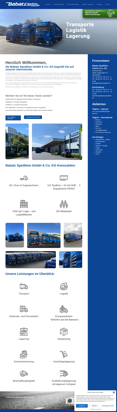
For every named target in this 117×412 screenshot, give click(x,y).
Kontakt (107, 4)
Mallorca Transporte (87, 4)
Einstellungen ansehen (108, 405)
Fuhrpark (47, 4)
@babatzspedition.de (103, 83)
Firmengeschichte (59, 4)
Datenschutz (93, 409)
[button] (114, 392)
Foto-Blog (99, 4)
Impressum (98, 409)
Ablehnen (94, 405)
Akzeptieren (82, 405)
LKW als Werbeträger (73, 4)
